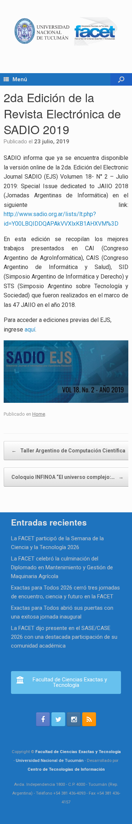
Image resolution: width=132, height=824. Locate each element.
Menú (19, 79)
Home (38, 414)
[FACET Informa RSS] (89, 719)
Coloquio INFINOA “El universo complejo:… (67, 477)
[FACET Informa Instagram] (74, 719)
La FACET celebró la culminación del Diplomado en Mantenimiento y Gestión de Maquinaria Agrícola (62, 567)
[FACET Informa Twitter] (58, 719)
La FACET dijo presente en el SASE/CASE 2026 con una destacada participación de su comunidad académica (64, 637)
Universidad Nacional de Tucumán (50, 760)
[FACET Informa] (66, 31)
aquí (30, 329)
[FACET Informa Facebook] (43, 719)
